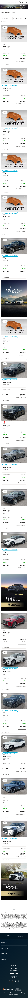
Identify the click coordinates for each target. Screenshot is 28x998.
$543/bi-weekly (22, 146)
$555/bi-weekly (22, 771)
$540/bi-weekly (22, 231)
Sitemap (16, 994)
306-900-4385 (13, 970)
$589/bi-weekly (22, 856)
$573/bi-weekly (22, 103)
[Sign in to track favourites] (25, 27)
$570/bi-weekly (22, 567)
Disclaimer (6, 993)
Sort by (14, 15)
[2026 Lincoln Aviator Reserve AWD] (14, 33)
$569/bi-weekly (22, 397)
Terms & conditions (15, 993)
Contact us (14, 965)
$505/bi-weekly (22, 686)
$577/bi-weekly (22, 188)
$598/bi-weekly (22, 644)
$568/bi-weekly (22, 274)
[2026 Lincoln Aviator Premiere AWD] (14, 497)
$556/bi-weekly (22, 440)
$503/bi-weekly (22, 525)
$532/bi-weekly (22, 729)
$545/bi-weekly (22, 482)
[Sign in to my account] (26, 2)
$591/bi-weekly (22, 61)
